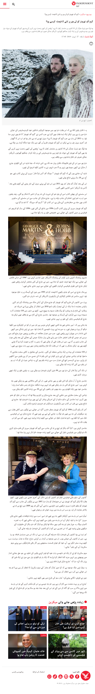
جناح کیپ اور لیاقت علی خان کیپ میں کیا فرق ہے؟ (70, 625)
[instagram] (66, 676)
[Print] (91, 43)
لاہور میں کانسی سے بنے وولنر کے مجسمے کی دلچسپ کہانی (68, 653)
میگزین (82, 14)
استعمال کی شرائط (39, 672)
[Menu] (4, 4)
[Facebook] (77, 676)
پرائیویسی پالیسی (17, 672)
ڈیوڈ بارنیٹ (88, 36)
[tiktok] (55, 676)
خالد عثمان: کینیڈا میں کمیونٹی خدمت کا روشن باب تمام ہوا (28, 653)
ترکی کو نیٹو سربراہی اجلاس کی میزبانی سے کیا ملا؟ (29, 625)
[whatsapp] (49, 676)
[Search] (13, 4)
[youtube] (60, 676)
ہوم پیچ (89, 14)
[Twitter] (72, 676)
